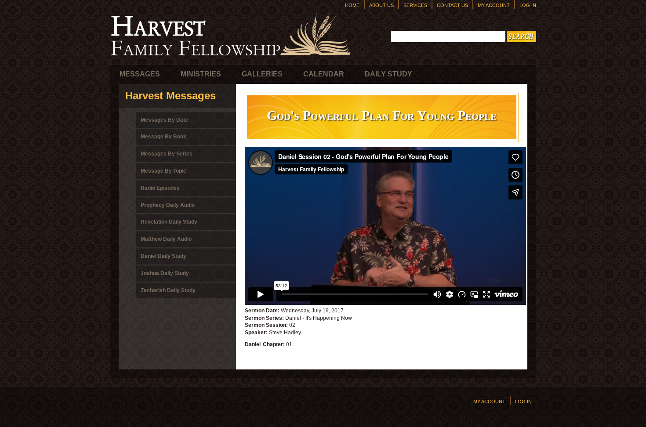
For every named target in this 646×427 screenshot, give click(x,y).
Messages (140, 74)
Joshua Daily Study (165, 273)
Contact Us (452, 5)
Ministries (201, 74)
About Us (381, 5)
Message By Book (163, 137)
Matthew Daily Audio (166, 239)
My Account (494, 5)
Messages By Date (164, 120)
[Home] (231, 57)
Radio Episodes (160, 188)
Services (415, 5)
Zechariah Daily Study (168, 290)
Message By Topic (163, 171)
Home (352, 5)
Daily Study (388, 74)
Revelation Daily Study (169, 222)
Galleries (262, 74)
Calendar (323, 74)
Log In (527, 5)
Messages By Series (166, 154)
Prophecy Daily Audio (168, 205)
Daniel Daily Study (163, 256)
